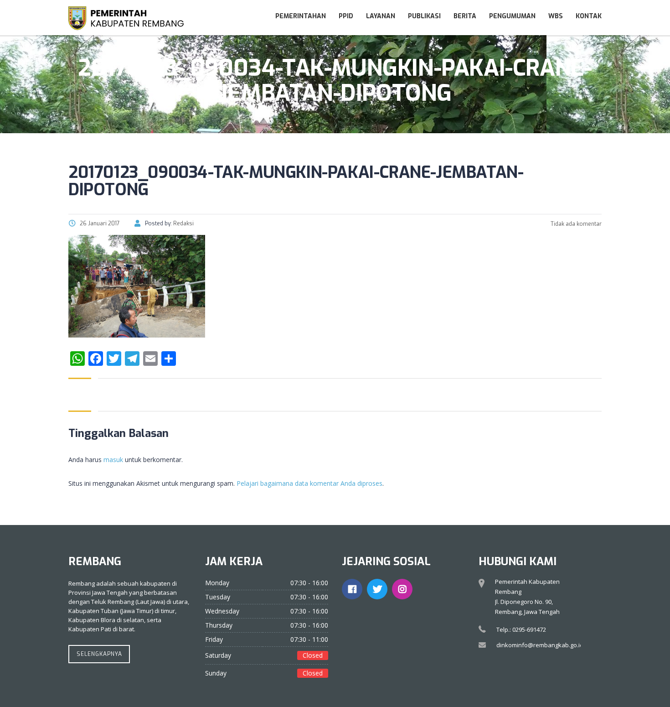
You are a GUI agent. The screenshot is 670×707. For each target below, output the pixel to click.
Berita (465, 16)
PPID (346, 16)
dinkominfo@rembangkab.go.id (539, 645)
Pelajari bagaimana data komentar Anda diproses (309, 483)
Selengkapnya (99, 654)
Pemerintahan (300, 16)
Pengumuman (512, 16)
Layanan (380, 16)
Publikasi (424, 16)
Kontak (589, 16)
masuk (113, 459)
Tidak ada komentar (575, 224)
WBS (555, 16)
